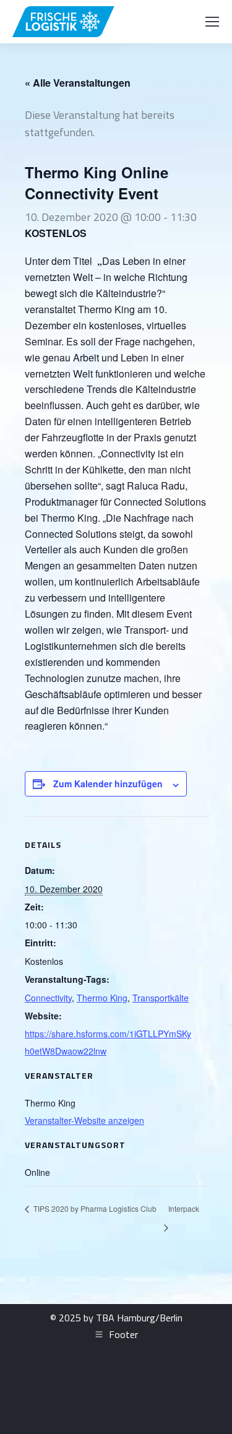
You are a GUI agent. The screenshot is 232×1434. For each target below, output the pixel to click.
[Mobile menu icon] (212, 21)
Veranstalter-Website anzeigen (84, 1120)
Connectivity (48, 997)
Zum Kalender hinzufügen (108, 783)
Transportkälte (160, 997)
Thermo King (102, 997)
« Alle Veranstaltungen (78, 83)
